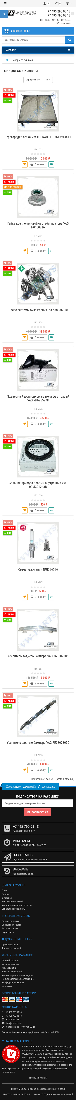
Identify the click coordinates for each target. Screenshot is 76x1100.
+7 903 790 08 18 (14, 1019)
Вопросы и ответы (11, 924)
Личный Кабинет (10, 960)
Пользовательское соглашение (18, 979)
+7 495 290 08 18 (59, 11)
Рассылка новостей (12, 971)
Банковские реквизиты (13, 908)
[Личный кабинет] (69, 3)
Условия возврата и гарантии (17, 905)
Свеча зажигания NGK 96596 (38, 569)
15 (47, 79)
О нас (4, 890)
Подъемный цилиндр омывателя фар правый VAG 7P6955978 (38, 398)
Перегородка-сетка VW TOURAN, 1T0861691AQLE (38, 137)
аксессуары (52, 1064)
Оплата (5, 894)
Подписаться (40, 812)
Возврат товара (10, 928)
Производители (10, 944)
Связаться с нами (11, 921)
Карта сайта (8, 932)
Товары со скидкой (11, 948)
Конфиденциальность (13, 982)
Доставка (7, 897)
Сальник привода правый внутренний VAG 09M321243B (38, 485)
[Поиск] (69, 40)
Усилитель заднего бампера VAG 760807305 (38, 656)
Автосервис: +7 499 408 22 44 (20, 1026)
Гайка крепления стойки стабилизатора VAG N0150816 (38, 225)
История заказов (10, 964)
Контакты (7, 986)
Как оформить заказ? (12, 901)
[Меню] (5, 3)
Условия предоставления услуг (18, 975)
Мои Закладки (9, 967)
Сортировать (32, 79)
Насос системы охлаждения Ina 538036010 (38, 310)
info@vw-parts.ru (14, 1023)
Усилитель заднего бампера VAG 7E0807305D (38, 742)
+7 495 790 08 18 (59, 15)
